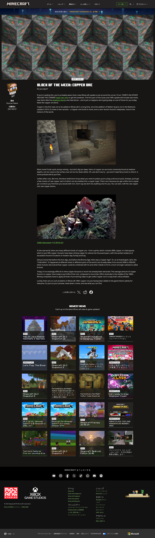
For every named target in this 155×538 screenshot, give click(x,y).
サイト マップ (100, 507)
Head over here (62, 97)
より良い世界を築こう (74, 512)
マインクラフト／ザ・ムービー (77, 515)
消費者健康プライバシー (60, 533)
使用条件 (72, 533)
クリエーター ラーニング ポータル (78, 507)
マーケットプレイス (101, 491)
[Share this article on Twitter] (79, 292)
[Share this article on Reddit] (85, 292)
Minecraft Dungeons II (74, 494)
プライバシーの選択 (112, 533)
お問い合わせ (100, 512)
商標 (78, 533)
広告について (85, 533)
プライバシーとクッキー (45, 533)
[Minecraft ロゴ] (18, 4)
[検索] (132, 4)
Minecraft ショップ (101, 494)
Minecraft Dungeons (74, 496)
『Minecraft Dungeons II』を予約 (83, 12)
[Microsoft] (133, 533)
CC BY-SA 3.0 (58, 242)
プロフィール (100, 518)
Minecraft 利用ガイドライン (12, 507)
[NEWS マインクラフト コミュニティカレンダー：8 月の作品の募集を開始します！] (120, 438)
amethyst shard (58, 100)
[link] (54, 476)
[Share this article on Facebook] (91, 292)
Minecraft (71, 491)
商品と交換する (100, 521)
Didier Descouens (44, 242)
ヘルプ (98, 502)
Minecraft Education (74, 501)
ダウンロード (100, 510)
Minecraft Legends (73, 499)
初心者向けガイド (101, 500)
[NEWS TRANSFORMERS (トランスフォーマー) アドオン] (120, 323)
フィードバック (100, 505)
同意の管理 (25, 507)
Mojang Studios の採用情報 (76, 510)
